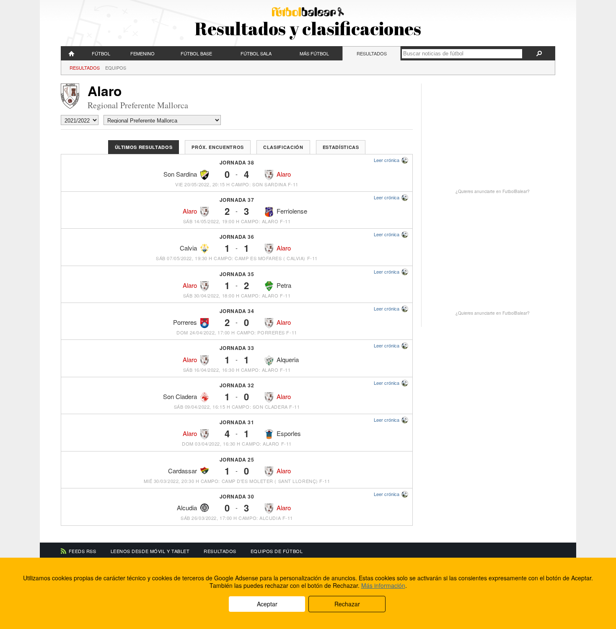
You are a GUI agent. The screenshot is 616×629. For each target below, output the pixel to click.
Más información (383, 585)
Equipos (115, 67)
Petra (284, 285)
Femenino (142, 53)
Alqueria (288, 359)
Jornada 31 (237, 422)
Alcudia (187, 507)
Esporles (289, 433)
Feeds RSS (82, 551)
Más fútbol (314, 53)
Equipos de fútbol (277, 551)
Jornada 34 (237, 311)
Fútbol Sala (256, 53)
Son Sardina (180, 174)
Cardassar (182, 470)
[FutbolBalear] (72, 53)
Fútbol (101, 53)
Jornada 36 (237, 236)
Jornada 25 (237, 459)
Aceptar (267, 604)
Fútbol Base (196, 53)
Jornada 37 (237, 200)
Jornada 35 (237, 274)
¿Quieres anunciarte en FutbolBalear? (493, 191)
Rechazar (347, 604)
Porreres (185, 322)
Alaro (284, 174)
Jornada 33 (237, 348)
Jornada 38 (237, 162)
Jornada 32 (237, 385)
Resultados (372, 53)
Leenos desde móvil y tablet (150, 551)
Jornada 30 (237, 496)
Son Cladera (180, 396)
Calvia (188, 247)
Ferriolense (292, 210)
